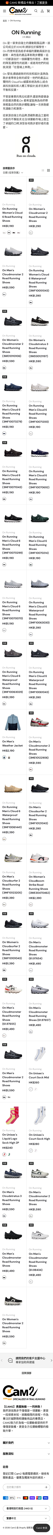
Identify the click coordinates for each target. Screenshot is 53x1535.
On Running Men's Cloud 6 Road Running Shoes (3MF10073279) (12, 413)
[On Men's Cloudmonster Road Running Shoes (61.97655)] (13, 989)
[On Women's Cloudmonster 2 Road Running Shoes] (13, 1300)
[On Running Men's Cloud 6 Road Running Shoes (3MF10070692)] (40, 452)
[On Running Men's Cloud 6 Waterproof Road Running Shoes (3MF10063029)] (13, 653)
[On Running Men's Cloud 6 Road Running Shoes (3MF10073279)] (13, 386)
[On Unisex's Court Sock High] (40, 1116)
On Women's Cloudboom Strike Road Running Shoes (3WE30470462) (39, 885)
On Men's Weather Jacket (12, 743)
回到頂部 (26, 1373)
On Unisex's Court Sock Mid (39, 1075)
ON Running (15, 20)
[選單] (4, 11)
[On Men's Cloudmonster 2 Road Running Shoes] (13, 251)
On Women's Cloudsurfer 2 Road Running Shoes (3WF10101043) (12, 950)
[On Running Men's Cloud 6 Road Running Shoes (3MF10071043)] (13, 452)
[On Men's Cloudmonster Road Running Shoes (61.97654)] (40, 923)
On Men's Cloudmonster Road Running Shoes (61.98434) (38, 1262)
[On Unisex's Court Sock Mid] (40, 1054)
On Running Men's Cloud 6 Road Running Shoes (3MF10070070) (12, 610)
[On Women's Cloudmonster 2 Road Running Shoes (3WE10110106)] (13, 321)
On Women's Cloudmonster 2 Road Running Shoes (12, 1325)
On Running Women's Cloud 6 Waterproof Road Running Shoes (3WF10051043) (39, 280)
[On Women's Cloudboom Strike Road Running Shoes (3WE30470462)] (40, 857)
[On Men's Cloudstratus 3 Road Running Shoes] (13, 1173)
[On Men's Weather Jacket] (13, 722)
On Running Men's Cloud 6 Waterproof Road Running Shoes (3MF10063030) (39, 612)
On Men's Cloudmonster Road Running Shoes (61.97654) (38, 950)
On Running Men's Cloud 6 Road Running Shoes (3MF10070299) (12, 545)
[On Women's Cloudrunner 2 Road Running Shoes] (40, 190)
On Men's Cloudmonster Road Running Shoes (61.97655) (11, 1016)
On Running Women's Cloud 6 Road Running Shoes (12, 215)
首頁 (5, 21)
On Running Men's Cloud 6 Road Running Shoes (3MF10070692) (39, 479)
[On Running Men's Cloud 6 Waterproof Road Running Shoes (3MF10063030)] (40, 583)
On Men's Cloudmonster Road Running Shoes (11, 1260)
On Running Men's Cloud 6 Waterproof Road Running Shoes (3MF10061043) (39, 682)
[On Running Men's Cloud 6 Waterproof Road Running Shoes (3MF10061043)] (40, 653)
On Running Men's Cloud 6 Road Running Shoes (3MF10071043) (12, 479)
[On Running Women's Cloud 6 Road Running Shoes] (13, 190)
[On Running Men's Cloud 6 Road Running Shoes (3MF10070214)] (40, 518)
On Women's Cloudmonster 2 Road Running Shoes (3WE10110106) (12, 348)
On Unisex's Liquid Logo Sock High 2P (10, 1138)
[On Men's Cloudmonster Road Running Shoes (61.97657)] (40, 989)
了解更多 (42, 3)
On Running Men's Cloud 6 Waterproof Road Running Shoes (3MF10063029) (12, 682)
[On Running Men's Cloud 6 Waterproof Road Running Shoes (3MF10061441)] (13, 788)
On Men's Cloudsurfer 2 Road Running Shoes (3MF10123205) (12, 884)
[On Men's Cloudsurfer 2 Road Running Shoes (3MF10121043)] (40, 788)
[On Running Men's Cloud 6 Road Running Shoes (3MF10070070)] (13, 583)
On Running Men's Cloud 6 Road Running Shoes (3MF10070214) (39, 545)
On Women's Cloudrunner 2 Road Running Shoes (38, 215)
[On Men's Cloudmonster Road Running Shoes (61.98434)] (40, 1235)
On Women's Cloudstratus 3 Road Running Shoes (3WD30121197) (38, 348)
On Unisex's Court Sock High (39, 1137)
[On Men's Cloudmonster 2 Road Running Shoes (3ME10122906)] (40, 723)
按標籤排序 (9, 168)
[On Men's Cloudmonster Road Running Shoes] (13, 1234)
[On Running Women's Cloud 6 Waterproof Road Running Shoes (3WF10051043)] (40, 251)
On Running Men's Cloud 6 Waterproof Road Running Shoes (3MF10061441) (12, 817)
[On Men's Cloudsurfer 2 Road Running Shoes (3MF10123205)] (13, 857)
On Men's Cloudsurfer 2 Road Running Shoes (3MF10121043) (38, 815)
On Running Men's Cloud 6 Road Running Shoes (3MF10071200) (39, 414)
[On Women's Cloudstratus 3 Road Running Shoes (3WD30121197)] (40, 321)
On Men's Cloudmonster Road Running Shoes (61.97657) (40, 1014)
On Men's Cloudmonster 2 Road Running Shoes (12, 276)
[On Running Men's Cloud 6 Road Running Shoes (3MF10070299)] (13, 518)
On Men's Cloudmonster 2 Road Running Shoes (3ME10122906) (39, 749)
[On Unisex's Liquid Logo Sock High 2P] (13, 1115)
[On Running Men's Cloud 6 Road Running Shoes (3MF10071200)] (40, 386)
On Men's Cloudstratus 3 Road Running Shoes (12, 1198)
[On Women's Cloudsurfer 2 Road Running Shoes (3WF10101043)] (13, 923)
